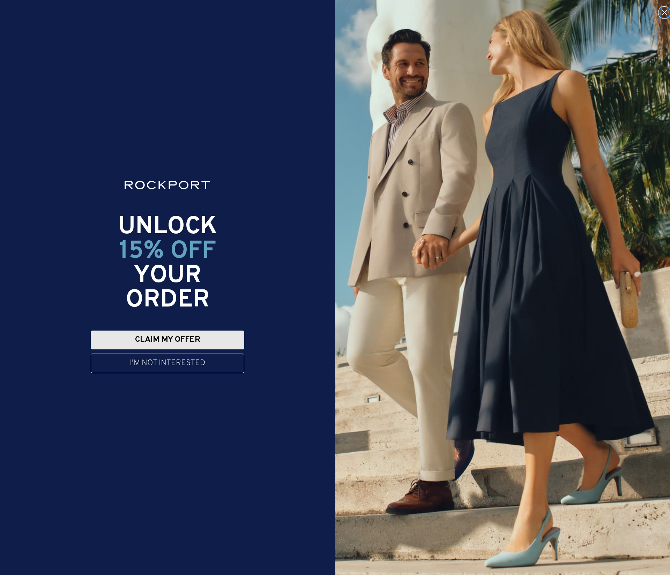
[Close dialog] (664, 12)
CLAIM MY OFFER (167, 340)
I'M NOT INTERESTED (167, 363)
